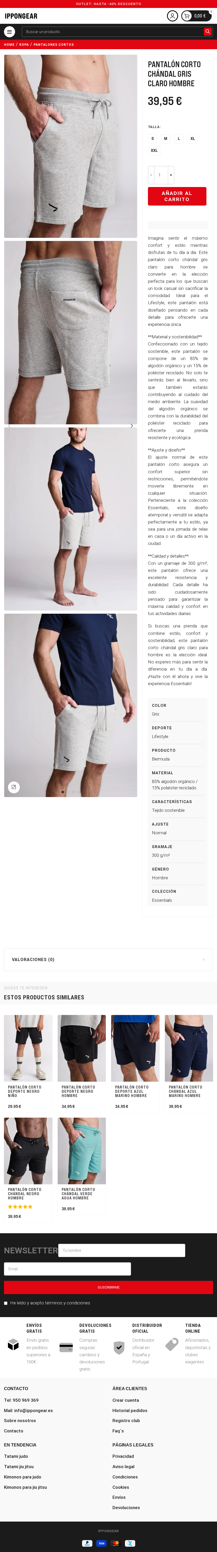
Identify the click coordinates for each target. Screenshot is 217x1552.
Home (9, 45)
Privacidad (123, 1456)
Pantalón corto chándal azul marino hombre (185, 1091)
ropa (24, 45)
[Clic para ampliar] (14, 787)
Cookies (120, 1487)
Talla (154, 127)
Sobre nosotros (20, 1420)
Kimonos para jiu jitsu (25, 1487)
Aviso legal (123, 1466)
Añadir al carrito (177, 196)
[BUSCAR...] (208, 32)
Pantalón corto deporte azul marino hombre (132, 1091)
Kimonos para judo (22, 1477)
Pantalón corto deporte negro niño (25, 1091)
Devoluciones (126, 1507)
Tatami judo (16, 1456)
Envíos (119, 1497)
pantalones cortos (54, 45)
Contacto (13, 1430)
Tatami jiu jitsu (19, 1466)
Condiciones (125, 1477)
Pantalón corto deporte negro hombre (78, 1091)
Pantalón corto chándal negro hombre (25, 1193)
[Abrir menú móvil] (9, 31)
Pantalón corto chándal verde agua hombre (78, 1193)
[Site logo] (21, 15)
